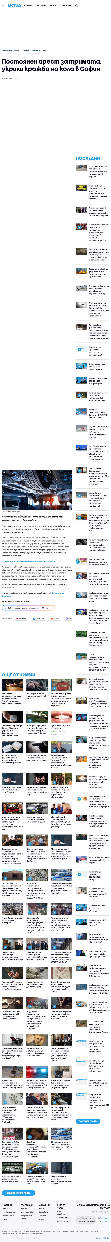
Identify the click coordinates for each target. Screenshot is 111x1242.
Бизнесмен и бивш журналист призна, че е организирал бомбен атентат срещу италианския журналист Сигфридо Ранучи (11, 1149)
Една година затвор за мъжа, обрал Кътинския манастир (12, 1178)
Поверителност (84, 1231)
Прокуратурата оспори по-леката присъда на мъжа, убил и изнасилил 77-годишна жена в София (60, 1054)
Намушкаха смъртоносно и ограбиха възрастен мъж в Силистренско (12, 1084)
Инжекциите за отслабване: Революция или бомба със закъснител (96, 1066)
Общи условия (74, 1231)
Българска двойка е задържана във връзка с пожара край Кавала (98, 273)
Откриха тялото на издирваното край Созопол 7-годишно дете (99, 597)
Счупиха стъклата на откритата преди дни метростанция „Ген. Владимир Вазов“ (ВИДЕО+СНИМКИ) (61, 957)
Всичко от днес (9, 1212)
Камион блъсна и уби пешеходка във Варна (99, 860)
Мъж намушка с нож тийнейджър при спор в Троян (11, 789)
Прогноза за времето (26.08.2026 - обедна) (95, 876)
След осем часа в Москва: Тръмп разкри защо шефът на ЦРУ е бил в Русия (99, 212)
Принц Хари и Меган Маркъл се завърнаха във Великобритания (98, 397)
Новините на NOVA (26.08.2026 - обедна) (98, 922)
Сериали (42, 1216)
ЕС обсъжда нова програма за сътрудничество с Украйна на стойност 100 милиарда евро (98, 452)
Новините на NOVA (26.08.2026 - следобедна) (98, 381)
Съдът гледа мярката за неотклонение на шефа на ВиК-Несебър (12, 955)
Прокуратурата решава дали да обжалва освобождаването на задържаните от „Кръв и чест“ (61, 924)
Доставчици (56, 1231)
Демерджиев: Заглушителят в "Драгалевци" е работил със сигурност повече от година (61, 761)
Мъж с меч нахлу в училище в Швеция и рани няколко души (35, 819)
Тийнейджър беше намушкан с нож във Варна (36, 696)
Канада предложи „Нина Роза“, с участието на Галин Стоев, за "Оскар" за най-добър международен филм (99, 523)
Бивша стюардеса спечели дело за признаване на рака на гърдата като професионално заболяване (99, 841)
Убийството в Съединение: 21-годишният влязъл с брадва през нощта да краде (61, 822)
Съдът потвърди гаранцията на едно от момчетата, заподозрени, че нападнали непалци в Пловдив (36, 855)
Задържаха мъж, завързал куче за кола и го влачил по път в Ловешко (35, 1052)
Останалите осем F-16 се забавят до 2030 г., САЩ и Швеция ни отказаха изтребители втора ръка (99, 309)
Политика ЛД (94, 1231)
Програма (41, 5)
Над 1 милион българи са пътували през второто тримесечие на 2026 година (99, 1101)
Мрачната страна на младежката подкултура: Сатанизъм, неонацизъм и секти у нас (12, 823)
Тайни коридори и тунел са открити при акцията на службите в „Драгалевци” (60, 792)
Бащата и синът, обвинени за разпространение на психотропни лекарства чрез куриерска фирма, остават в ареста (12, 856)
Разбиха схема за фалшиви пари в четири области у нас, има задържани (11, 759)
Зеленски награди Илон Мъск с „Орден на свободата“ (98, 1083)
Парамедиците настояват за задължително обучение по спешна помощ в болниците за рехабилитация (99, 722)
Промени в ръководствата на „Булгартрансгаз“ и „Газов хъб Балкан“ (98, 702)
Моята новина (8, 1216)
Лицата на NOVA (27, 1212)
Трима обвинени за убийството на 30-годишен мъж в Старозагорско (11, 1015)
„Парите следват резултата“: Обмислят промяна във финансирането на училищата (99, 1007)
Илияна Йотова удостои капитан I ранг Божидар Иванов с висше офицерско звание (98, 684)
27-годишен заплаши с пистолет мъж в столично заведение (36, 757)
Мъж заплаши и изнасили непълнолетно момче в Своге (61, 1180)
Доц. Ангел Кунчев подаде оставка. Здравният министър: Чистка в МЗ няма (99, 743)
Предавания (43, 1212)
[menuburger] (3, 5)
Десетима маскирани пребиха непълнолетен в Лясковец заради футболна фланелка (12, 698)
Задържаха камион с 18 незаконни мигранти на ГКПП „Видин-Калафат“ (61, 1084)
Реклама (4, 1231)
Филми (41, 1219)
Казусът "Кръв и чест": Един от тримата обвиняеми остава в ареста (36, 955)
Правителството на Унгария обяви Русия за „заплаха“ (98, 954)
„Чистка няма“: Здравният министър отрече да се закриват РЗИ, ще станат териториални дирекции (99, 476)
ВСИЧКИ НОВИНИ (88, 1121)
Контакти (65, 1231)
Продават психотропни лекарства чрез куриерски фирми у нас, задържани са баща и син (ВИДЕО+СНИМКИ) (35, 890)
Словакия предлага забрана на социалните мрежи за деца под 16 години (98, 171)
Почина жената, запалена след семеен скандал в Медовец (97, 892)
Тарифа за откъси (46, 1231)
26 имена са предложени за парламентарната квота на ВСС (98, 938)
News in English (62, 1221)
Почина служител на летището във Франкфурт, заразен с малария (99, 290)
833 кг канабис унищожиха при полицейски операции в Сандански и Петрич (99, 1027)
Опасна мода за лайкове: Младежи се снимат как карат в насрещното (98, 782)
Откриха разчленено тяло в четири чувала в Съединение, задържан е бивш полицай (61, 888)
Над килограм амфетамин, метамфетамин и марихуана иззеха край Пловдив (98, 821)
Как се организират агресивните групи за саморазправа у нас (36, 1180)
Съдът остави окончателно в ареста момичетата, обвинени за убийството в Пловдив (9, 1115)
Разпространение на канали (31, 1231)
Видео (5, 1219)
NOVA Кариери (62, 1217)
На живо (67, 5)
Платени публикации (37, 1233)
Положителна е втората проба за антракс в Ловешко (98, 562)
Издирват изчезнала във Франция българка (12, 920)
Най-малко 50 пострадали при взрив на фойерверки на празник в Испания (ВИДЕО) (98, 192)
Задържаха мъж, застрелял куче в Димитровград (34, 984)
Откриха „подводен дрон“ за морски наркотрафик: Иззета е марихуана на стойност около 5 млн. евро (99, 616)
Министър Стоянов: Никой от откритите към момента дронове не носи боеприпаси (99, 579)
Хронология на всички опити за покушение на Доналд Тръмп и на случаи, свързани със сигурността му (36, 1112)
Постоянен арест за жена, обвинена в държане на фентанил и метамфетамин (12, 730)
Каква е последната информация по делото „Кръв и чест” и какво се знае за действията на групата (61, 700)
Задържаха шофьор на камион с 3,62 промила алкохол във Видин (36, 791)
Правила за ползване (8, 1233)
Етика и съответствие (22, 1233)
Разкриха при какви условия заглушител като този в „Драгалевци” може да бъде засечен (99, 254)
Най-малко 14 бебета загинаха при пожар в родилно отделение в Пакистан (99, 971)
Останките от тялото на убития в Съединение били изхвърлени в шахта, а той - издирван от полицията (12, 889)
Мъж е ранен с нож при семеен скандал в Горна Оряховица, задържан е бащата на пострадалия (61, 854)
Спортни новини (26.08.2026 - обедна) (97, 908)
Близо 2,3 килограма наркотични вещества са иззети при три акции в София (61, 986)
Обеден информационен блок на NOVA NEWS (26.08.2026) (98, 413)
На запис (55, 5)
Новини (28, 5)
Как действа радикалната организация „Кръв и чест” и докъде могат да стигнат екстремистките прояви (36, 925)
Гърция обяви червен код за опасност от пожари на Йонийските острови (99, 762)
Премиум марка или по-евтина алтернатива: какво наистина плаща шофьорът (98, 545)
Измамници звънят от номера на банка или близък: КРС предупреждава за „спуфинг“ (12, 1053)
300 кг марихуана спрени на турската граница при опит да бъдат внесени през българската (98, 638)
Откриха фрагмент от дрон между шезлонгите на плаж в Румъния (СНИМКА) (99, 989)
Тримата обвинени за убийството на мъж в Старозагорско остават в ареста (12, 985)
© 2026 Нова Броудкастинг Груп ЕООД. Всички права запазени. (19, 1238)
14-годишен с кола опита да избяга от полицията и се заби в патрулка (61, 1145)
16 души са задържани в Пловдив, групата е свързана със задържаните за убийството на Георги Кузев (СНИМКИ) (36, 1019)
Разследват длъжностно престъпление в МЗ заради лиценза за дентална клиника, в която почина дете (99, 331)
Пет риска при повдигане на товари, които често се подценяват (96, 1046)
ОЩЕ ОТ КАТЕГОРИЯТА (19, 1193)
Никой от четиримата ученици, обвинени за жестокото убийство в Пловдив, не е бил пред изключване (36, 1149)
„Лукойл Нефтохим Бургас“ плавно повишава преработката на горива (98, 432)
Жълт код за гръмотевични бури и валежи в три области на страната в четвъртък (98, 499)
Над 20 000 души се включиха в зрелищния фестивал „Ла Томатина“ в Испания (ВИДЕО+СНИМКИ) (98, 232)
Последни (6, 1208)
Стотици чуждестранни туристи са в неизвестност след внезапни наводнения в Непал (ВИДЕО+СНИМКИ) (99, 662)
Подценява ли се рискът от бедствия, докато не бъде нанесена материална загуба (99, 801)
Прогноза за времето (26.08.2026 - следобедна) (95, 351)
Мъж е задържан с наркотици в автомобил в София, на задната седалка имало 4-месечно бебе (61, 1114)
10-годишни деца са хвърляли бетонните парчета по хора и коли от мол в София (36, 729)
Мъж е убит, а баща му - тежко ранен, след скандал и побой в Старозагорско (36, 1084)
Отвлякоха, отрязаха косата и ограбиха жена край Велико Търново (61, 1015)
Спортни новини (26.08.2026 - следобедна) (97, 366)
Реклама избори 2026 (15, 1231)
